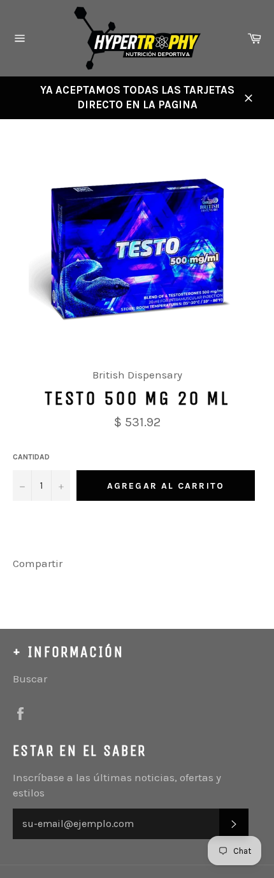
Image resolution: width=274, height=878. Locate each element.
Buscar (30, 678)
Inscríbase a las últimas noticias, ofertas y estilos (117, 784)
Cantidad (31, 456)
